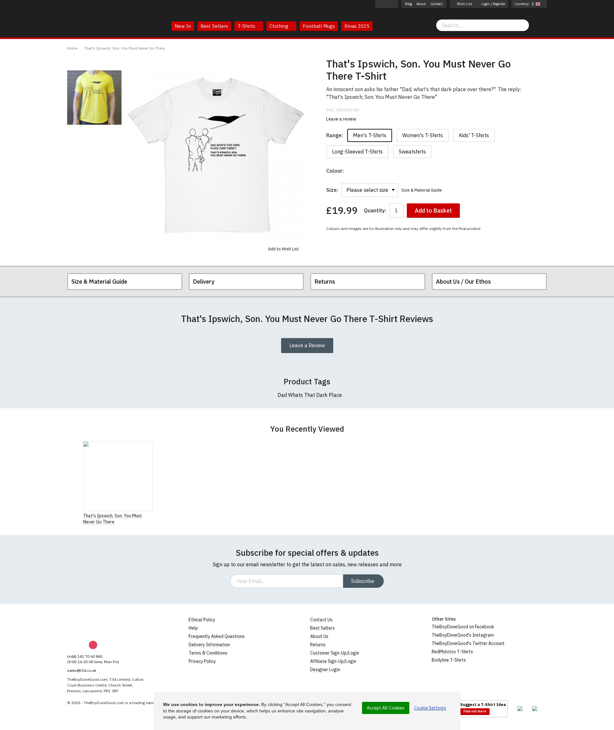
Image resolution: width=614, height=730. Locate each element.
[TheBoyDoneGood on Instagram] (386, 4)
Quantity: (375, 211)
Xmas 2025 (356, 26)
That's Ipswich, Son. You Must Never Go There (124, 48)
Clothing (280, 26)
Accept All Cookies (386, 708)
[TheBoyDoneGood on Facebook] (379, 4)
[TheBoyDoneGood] (96, 624)
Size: (332, 190)
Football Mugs (319, 26)
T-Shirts (247, 26)
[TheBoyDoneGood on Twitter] (393, 4)
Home (72, 48)
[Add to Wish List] (151, 515)
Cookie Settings (430, 708)
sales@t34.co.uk (81, 670)
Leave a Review (307, 345)
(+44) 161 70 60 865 (85, 656)
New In (183, 26)
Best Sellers (214, 26)
